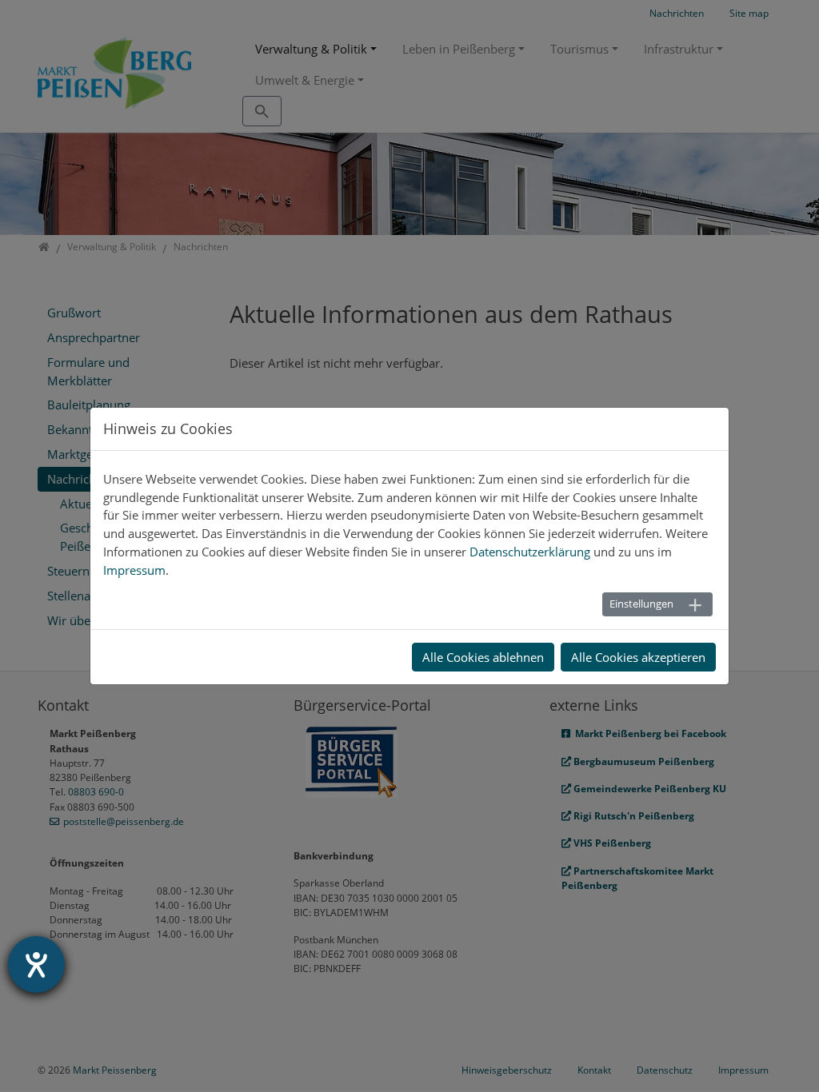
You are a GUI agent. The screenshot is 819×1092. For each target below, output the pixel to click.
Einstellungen (641, 603)
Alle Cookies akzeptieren (638, 657)
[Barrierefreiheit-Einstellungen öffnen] (36, 964)
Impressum (134, 570)
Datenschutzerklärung (529, 552)
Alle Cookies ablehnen (483, 657)
